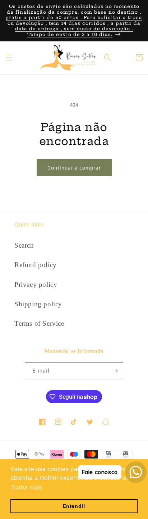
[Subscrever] (115, 370)
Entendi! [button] (74, 506)
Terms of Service (39, 323)
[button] (9, 58)
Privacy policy (35, 284)
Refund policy (35, 264)
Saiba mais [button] (26, 487)
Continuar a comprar (74, 167)
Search (24, 245)
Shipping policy (38, 304)
